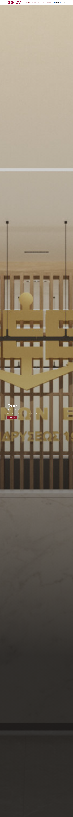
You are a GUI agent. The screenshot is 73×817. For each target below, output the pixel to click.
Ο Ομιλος (28, 2)
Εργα (39, 2)
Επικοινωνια (50, 2)
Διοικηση (44, 2)
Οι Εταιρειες (34, 2)
